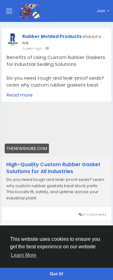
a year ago (32, 48)
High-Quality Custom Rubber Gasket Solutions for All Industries (53, 168)
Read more (20, 95)
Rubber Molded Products (52, 36)
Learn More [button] (23, 255)
